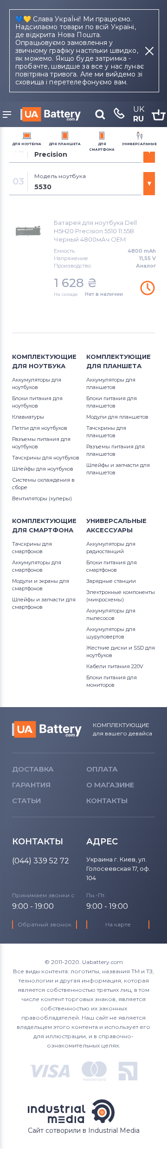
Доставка (33, 769)
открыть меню (8, 115)
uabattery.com (47, 729)
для (26, 144)
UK (138, 109)
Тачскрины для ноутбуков (45, 457)
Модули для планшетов (117, 417)
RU (138, 119)
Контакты (107, 800)
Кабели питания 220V (114, 666)
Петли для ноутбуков (39, 428)
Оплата (102, 769)
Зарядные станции (111, 581)
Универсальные (139, 144)
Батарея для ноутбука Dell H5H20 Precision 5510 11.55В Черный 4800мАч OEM (95, 231)
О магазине (110, 784)
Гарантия (31, 784)
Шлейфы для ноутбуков (42, 469)
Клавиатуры (28, 417)
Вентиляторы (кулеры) (42, 498)
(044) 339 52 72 (40, 860)
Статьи (26, 800)
